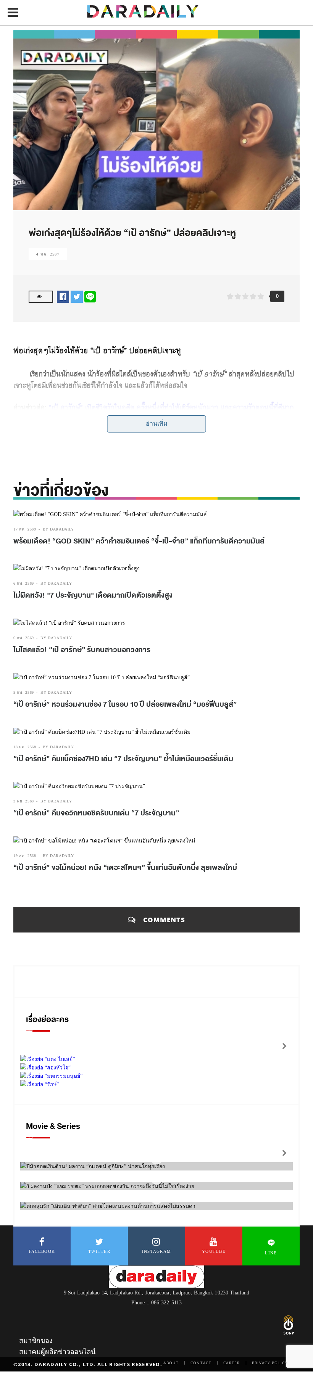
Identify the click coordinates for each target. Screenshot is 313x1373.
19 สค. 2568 (24, 856)
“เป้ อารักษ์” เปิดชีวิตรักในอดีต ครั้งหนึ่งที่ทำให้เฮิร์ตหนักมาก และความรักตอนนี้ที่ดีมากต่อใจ (153, 413)
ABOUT (171, 1363)
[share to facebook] (63, 296)
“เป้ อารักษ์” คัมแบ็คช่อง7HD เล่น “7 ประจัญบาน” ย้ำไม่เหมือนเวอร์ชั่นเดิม (123, 759)
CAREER (231, 1363)
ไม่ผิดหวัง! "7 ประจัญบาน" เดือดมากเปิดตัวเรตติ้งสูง (93, 595)
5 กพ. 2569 (23, 692)
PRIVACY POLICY (270, 1363)
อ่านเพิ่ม (157, 423)
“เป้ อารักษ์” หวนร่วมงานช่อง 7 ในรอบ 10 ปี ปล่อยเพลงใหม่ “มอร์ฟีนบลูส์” (125, 704)
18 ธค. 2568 (24, 747)
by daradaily (58, 529)
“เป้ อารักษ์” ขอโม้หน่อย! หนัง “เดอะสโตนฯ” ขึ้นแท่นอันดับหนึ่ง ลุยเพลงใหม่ (125, 868)
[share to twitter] (77, 296)
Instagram (156, 1251)
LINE (271, 1253)
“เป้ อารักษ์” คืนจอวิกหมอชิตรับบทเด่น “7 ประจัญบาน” (96, 813)
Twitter (99, 1251)
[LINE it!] (90, 296)
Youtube (214, 1251)
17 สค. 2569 (24, 529)
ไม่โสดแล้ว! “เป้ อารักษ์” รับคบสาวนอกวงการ (81, 650)
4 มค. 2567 (48, 254)
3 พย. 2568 (23, 801)
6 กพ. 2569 (23, 583)
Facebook (42, 1251)
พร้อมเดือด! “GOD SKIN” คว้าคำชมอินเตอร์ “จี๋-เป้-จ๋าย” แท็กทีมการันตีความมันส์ (139, 541)
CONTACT (200, 1363)
